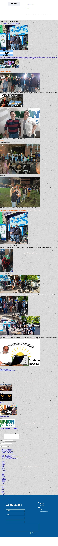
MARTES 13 (2, 402)
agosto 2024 (3, 472)
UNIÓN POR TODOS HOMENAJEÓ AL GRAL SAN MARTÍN (9, 428)
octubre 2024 (3, 471)
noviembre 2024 (4, 470)
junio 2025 (3, 465)
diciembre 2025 (3, 463)
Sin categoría (3, 493)
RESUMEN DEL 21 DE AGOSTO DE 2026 (7, 449)
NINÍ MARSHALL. (7, 456)
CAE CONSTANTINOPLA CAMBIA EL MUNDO (11, 458)
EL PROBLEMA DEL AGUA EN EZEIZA (11, 455)
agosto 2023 (3, 481)
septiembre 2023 (4, 480)
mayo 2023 (3, 483)
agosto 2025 (3, 464)
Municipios (17, 23)
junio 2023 (3, 482)
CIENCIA (3, 486)
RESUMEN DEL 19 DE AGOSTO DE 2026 (7, 451)
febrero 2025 (3, 468)
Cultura (12, 23)
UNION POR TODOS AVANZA (4, 416)
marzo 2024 (3, 476)
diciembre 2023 (3, 478)
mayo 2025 (3, 466)
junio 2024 (3, 474)
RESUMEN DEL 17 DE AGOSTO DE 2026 (7, 452)
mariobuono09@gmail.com (30, 4)
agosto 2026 (3, 461)
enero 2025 (3, 469)
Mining (2, 458)
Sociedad (3, 494)
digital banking (3, 455)
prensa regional (5, 23)
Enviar (33, 532)
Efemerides (3, 488)
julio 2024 (3, 473)
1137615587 (28, 8)
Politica (2, 492)
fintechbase (3, 456)
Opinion (3, 491)
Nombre (1, 440)
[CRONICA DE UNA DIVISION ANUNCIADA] (6, 390)
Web (0, 443)
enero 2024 (3, 477)
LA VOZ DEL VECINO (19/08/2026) (6, 450)
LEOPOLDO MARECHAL (9, 457)
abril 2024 (3, 475)
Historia (14, 23)
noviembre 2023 (4, 479)
